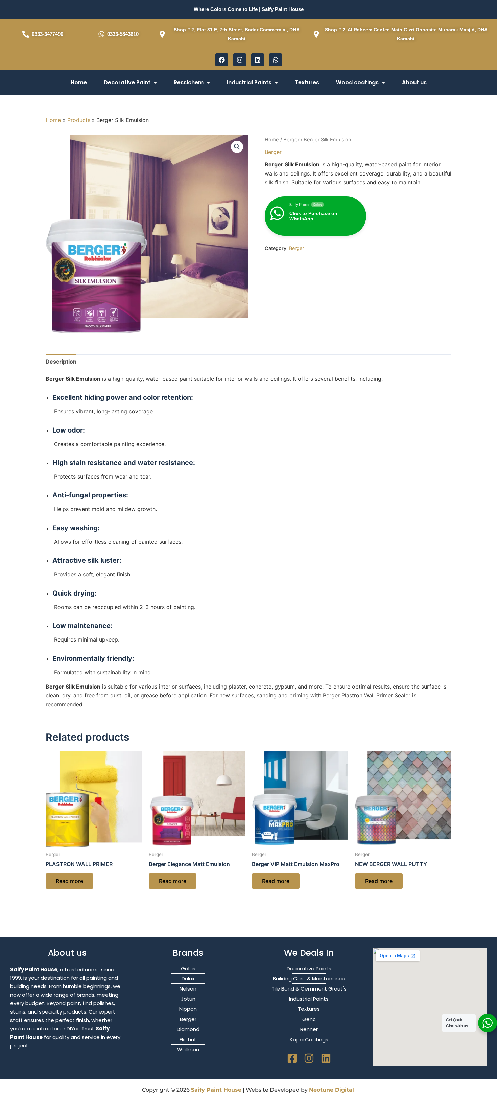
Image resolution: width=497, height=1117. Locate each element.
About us (414, 82)
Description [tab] (61, 361)
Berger (291, 140)
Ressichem (189, 82)
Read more (69, 881)
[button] (130, 82)
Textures (307, 82)
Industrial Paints (249, 82)
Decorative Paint (127, 82)
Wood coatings (357, 82)
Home (79, 82)
